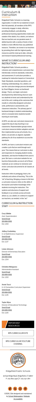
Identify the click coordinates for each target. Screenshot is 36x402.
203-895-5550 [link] (7, 310)
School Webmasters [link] (15, 396)
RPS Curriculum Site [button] (18, 333)
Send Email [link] (6, 219)
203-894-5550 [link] (7, 221)
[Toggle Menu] (33, 3)
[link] (10, 389)
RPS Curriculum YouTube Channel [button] (18, 342)
